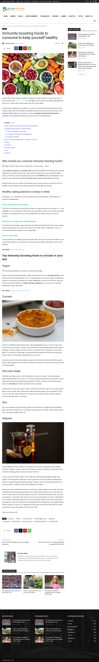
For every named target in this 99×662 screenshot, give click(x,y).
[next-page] (6, 599)
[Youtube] (96, 1)
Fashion (26, 587)
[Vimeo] (93, 1)
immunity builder (53, 521)
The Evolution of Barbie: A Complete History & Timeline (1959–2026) (52, 592)
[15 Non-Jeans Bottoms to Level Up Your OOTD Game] (33, 582)
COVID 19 (18, 518)
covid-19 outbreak (27, 518)
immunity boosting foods (40, 521)
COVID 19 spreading (21, 100)
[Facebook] (85, 1)
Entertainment (48, 587)
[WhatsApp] (29, 48)
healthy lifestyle (16, 521)
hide (13, 123)
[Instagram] (88, 1)
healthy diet (51, 518)
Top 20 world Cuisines (17, 249)
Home (4, 26)
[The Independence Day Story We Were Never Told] (11, 582)
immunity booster (27, 521)
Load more (82, 74)
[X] (90, 1)
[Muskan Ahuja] (3, 43)
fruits (59, 208)
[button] (94, 20)
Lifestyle (9, 26)
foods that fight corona (40, 518)
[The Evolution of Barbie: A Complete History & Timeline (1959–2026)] (54, 582)
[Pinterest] (25, 48)
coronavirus (11, 518)
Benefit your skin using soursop (20, 290)
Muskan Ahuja (10, 43)
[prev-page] (3, 599)
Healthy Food (6, 521)
